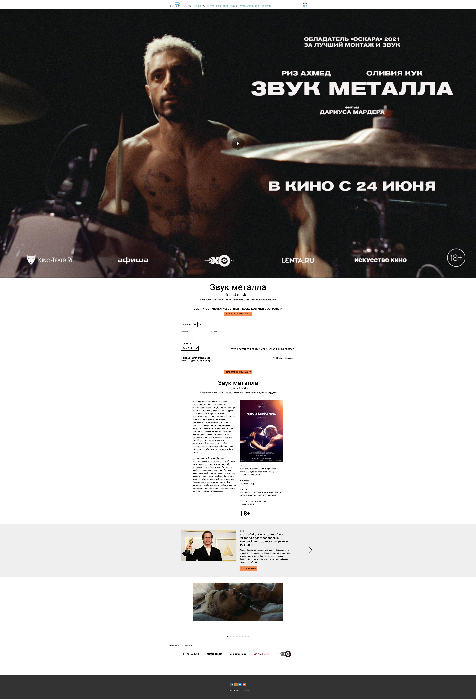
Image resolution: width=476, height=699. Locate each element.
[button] (227, 636)
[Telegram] (240, 684)
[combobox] (191, 324)
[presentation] (310, 550)
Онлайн (197, 6)
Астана (213, 331)
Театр (225, 6)
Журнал (210, 6)
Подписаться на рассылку (238, 314)
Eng (305, 6)
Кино (218, 6)
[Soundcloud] (244, 684)
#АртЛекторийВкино (249, 6)
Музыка (234, 6)
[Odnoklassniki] (236, 684)
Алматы (184, 331)
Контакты (266, 6)
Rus (305, 3)
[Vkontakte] (232, 684)
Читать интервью (248, 568)
